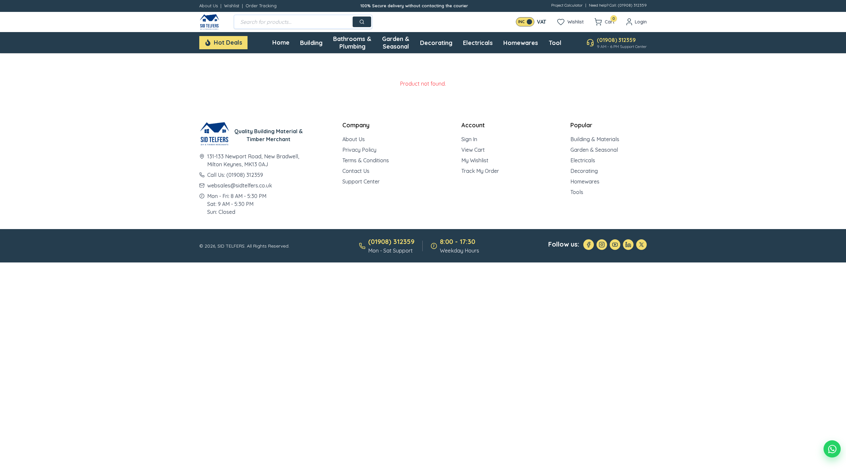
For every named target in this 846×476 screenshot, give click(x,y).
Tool (555, 43)
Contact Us (355, 171)
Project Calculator (567, 5)
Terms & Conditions (365, 160)
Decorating (436, 43)
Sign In (469, 139)
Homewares (520, 43)
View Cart (473, 149)
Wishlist (231, 5)
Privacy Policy (359, 149)
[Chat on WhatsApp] (832, 448)
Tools (576, 192)
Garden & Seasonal (395, 42)
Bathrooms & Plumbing (352, 42)
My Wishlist (474, 160)
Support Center (361, 181)
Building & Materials (594, 139)
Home (280, 42)
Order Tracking (261, 5)
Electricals (478, 43)
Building (311, 43)
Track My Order (480, 171)
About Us (208, 5)
